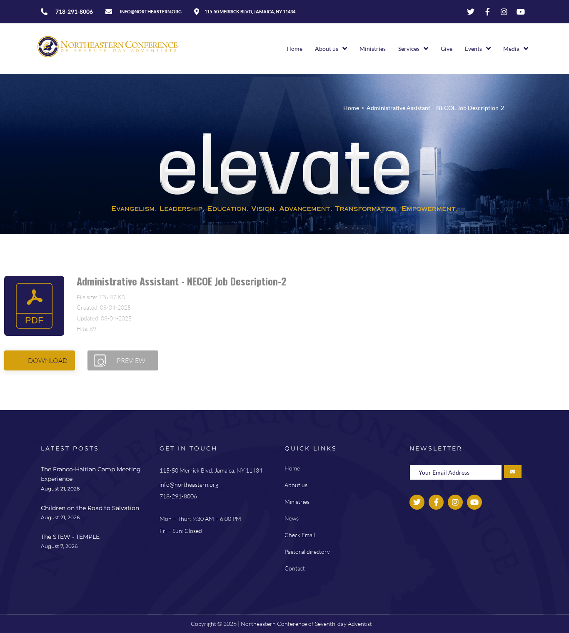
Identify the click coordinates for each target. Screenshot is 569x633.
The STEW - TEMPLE (70, 536)
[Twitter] (470, 11)
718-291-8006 (178, 496)
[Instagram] (504, 11)
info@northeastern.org (189, 484)
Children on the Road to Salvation (90, 508)
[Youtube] (520, 11)
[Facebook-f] (487, 11)
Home (351, 107)
